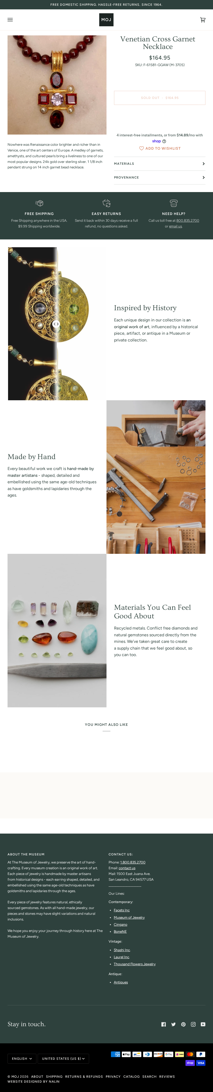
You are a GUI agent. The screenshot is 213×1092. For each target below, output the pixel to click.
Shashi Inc (122, 950)
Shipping (54, 1076)
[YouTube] (203, 1024)
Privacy (113, 1076)
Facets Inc (122, 910)
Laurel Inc (121, 957)
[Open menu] (15, 19)
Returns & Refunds (84, 1076)
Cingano (120, 924)
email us (175, 226)
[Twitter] (173, 1024)
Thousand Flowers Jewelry (135, 964)
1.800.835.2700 (132, 862)
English (20, 1059)
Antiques (121, 982)
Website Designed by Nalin (34, 1081)
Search (149, 1076)
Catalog (131, 1076)
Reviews (167, 1076)
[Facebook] (163, 1024)
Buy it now (160, 120)
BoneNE (120, 931)
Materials (124, 164)
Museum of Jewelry (129, 917)
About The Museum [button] (26, 854)
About (37, 1076)
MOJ (15, 1076)
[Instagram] (193, 1024)
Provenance (126, 177)
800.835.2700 (187, 220)
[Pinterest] (183, 1024)
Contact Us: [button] (121, 854)
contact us (127, 868)
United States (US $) (61, 1059)
